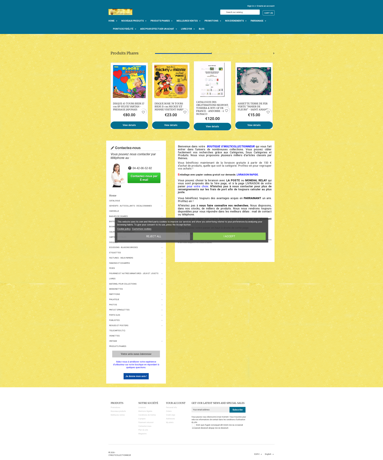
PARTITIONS (114, 294)
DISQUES (113, 242)
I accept (229, 236)
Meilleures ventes (118, 415)
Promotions (115, 407)
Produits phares (117, 346)
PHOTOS (113, 305)
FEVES (112, 268)
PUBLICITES (114, 320)
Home (112, 195)
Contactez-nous (144, 426)
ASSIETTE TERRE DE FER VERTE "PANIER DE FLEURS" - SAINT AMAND (253, 106)
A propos (142, 419)
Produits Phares (125, 53)
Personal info (171, 407)
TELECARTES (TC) (117, 330)
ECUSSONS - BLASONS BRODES (123, 247)
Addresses (170, 419)
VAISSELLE (114, 211)
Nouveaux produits (118, 411)
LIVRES (112, 278)
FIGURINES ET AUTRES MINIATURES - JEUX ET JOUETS (133, 273)
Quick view (129, 81)
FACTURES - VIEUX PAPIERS (121, 258)
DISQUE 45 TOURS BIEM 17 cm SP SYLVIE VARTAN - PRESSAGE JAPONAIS (128, 106)
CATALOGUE (114, 201)
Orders (169, 411)
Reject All (153, 236)
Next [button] (274, 53)
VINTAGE (113, 341)
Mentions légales (145, 411)
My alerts (170, 422)
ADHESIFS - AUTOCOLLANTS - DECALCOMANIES (130, 206)
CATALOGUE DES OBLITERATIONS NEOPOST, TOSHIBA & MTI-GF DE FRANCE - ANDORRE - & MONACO (212, 108)
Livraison (142, 407)
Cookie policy (123, 228)
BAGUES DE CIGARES (118, 216)
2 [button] (239, 53)
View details (129, 125)
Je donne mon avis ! (136, 376)
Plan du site (143, 430)
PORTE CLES (114, 315)
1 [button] (183, 53)
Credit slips (170, 415)
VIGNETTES (114, 336)
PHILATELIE (114, 299)
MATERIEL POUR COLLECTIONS (123, 284)
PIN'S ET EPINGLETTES (119, 310)
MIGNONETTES (116, 289)
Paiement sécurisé (145, 422)
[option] (129, 96)
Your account (176, 403)
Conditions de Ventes (147, 415)
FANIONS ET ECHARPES (119, 263)
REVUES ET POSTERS (118, 325)
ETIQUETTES (115, 252)
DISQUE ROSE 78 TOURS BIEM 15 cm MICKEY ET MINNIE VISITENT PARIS (169, 106)
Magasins (142, 434)
